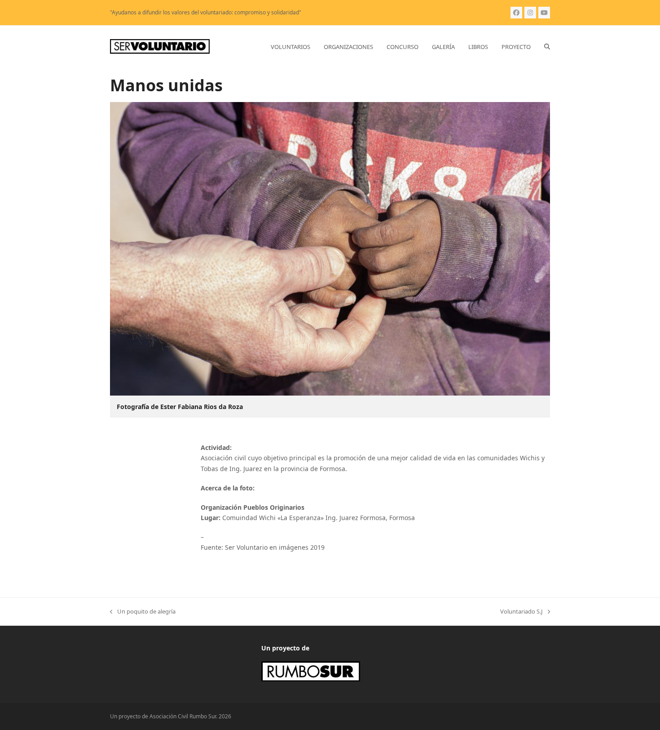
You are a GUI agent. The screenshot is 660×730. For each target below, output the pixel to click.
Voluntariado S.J (521, 611)
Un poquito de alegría (143, 611)
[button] (547, 47)
